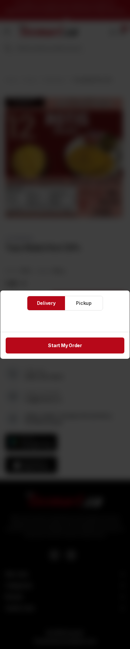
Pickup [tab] (84, 303)
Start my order (65, 345)
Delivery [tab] (46, 303)
